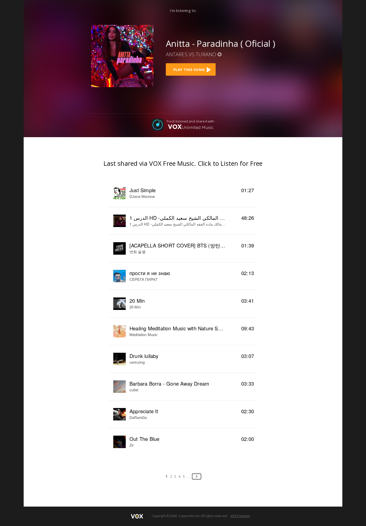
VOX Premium (240, 516)
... (188, 476)
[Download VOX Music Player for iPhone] (122, 55)
